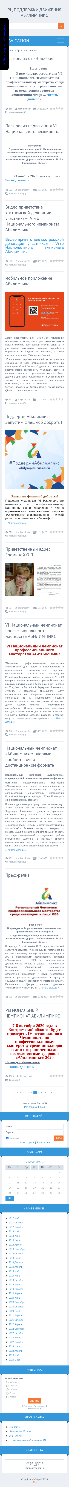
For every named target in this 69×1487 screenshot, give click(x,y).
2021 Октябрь (16, 1320)
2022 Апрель (15, 1324)
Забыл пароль (26, 1142)
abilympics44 (24, 109)
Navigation (17, 41)
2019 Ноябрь (15, 1284)
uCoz (34, 1482)
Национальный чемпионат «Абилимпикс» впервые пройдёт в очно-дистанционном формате (30, 756)
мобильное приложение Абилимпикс (28, 281)
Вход (42, 1107)
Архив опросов (39, 1406)
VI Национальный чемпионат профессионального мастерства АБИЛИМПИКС (33, 630)
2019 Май (14, 1271)
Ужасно (13, 1397)
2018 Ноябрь (15, 1258)
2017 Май (14, 1218)
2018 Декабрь (16, 1262)
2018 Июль (15, 1240)
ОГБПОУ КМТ (16, 1435)
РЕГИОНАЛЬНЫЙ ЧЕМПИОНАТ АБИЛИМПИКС (32, 1013)
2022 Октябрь (16, 1333)
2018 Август (15, 1244)
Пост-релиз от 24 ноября (29, 58)
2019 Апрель (15, 1267)
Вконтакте (14, 1427)
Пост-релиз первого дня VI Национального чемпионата (32, 128)
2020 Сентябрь (17, 1302)
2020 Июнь (14, 1297)
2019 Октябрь (16, 1280)
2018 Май (14, 1231)
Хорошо (13, 1386)
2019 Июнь (14, 1275)
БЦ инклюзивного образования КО (27, 1440)
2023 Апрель (15, 1351)
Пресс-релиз (17, 875)
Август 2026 (34, 1162)
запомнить (14, 1138)
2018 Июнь (14, 1236)
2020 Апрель (15, 1293)
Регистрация (31, 1107)
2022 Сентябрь (17, 1328)
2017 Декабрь (16, 1227)
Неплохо (13, 1389)
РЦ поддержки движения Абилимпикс (34, 12)
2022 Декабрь (16, 1342)
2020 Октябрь (16, 1306)
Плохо (12, 1393)
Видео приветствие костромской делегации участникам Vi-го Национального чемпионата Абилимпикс (32, 218)
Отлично (13, 1382)
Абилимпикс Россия (20, 1431)
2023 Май (14, 1355)
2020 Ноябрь (15, 1311)
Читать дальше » (17, 180)
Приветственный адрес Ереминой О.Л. (27, 552)
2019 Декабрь (16, 1289)
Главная (9, 50)
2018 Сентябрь (17, 1249)
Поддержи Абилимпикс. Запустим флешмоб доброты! (33, 419)
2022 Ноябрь (15, 1337)
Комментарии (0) (17, 112)
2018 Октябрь (16, 1253)
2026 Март (14, 1359)
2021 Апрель (15, 1315)
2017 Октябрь (16, 1222)
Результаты (28, 1406)
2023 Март (14, 1346)
